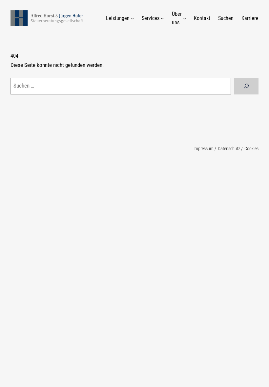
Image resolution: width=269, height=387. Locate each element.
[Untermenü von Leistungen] (132, 18)
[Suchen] (246, 86)
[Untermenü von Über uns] (184, 18)
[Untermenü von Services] (162, 18)
